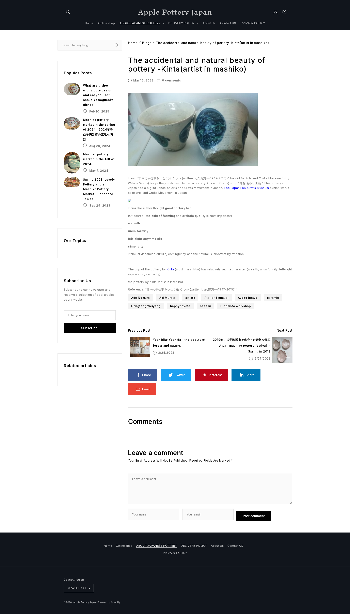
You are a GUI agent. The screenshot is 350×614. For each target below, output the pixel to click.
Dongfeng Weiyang (146, 306)
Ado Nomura (140, 297)
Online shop (124, 546)
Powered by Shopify (109, 602)
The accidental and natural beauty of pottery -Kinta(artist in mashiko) (212, 43)
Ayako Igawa (247, 297)
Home (133, 43)
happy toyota (180, 306)
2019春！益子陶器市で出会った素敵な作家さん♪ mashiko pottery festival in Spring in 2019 (242, 345)
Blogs (147, 43)
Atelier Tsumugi (216, 297)
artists (190, 297)
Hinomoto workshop (235, 306)
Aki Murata (167, 297)
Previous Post (139, 330)
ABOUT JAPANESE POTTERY (156, 546)
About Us (217, 546)
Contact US (235, 546)
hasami (205, 306)
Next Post (284, 330)
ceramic (273, 297)
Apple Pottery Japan (85, 602)
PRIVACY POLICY (175, 553)
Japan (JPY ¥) (77, 587)
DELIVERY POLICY (194, 546)
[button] (68, 12)
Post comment (254, 516)
